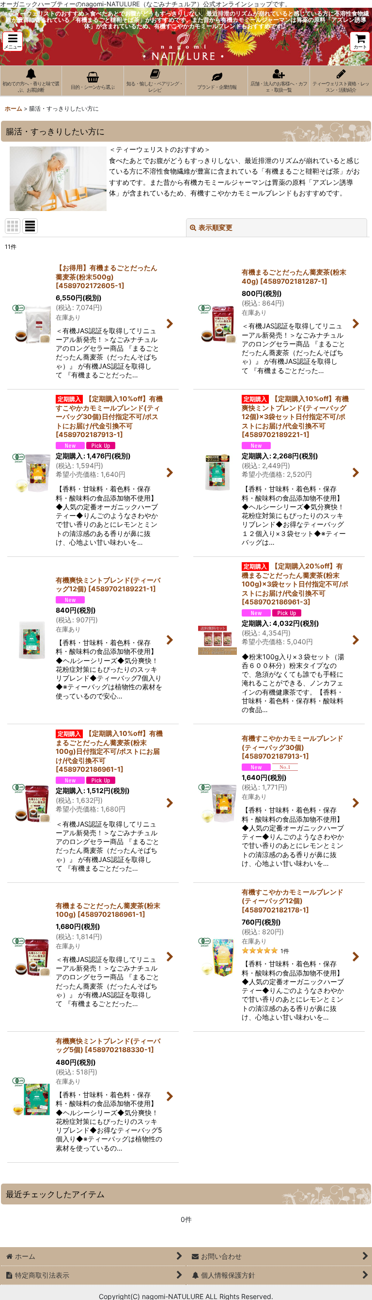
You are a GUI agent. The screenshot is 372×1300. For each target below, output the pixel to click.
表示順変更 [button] (215, 227)
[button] (12, 41)
